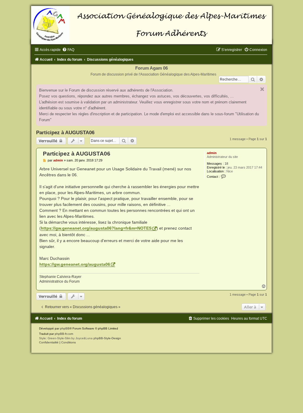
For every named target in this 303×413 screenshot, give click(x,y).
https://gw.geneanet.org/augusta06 (74, 264)
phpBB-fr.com (64, 333)
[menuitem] (68, 50)
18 (226, 163)
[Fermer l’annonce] (262, 89)
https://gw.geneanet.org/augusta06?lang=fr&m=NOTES (96, 228)
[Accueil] (151, 25)
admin (212, 153)
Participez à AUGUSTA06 (65, 132)
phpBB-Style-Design (107, 338)
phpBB (65, 328)
